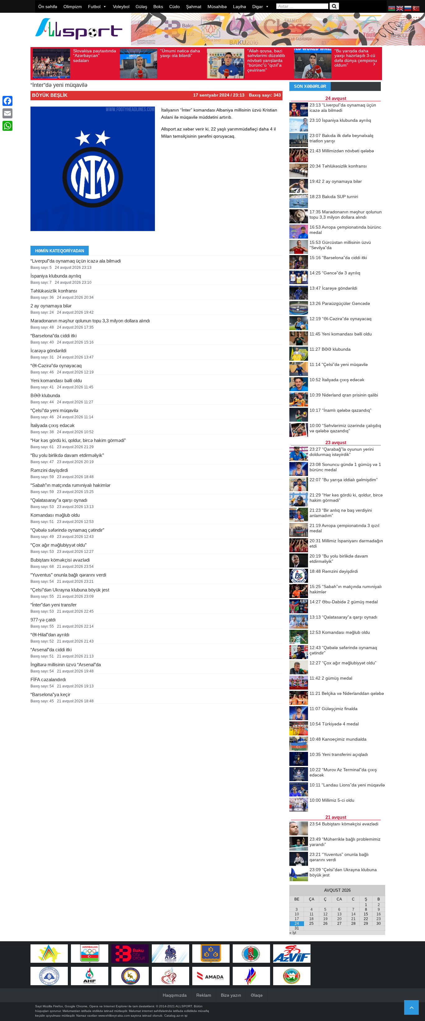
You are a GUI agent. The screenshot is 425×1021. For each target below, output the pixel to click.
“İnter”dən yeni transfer (53, 604)
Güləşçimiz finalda (333, 708)
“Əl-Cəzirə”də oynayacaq (56, 365)
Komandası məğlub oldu (55, 515)
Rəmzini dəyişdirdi (49, 470)
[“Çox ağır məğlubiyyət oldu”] (298, 667)
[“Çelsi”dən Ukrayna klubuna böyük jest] (298, 874)
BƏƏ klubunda (45, 395)
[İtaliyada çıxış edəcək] (298, 384)
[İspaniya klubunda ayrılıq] (298, 125)
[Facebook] (7, 101)
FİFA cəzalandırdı (48, 679)
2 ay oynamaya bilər (51, 305)
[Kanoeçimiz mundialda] (298, 744)
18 (311, 919)
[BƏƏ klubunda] (298, 354)
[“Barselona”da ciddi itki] (298, 262)
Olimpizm (72, 6)
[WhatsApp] (7, 126)
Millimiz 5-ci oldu (332, 800)
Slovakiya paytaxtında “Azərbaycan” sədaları (94, 55)
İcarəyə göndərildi (48, 350)
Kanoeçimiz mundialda (338, 739)
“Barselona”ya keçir (50, 694)
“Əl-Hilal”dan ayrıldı (49, 634)
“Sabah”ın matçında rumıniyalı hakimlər (70, 485)
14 (353, 914)
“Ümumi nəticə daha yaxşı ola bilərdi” (180, 53)
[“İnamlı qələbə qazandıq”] (298, 415)
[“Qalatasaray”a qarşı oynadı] (298, 622)
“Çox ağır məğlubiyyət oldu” (58, 545)
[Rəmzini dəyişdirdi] (298, 576)
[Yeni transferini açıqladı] (298, 759)
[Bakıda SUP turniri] (298, 201)
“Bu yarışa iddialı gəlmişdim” (344, 479)
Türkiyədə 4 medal (334, 723)
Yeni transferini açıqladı (339, 754)
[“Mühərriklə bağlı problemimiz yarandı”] (298, 844)
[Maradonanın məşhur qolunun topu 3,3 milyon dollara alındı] (298, 216)
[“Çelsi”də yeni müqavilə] (298, 369)
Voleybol (121, 6)
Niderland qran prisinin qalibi (344, 394)
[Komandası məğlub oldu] (298, 637)
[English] (400, 8)
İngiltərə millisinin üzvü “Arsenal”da (65, 664)
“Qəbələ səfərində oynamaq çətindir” (67, 530)
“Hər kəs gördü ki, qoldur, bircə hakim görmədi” (78, 440)
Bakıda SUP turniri (334, 196)
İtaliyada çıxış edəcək (52, 425)
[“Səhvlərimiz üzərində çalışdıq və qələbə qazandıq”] (298, 430)
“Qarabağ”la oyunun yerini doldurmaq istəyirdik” (342, 452)
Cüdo (174, 6)
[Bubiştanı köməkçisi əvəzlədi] (298, 828)
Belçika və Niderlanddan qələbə (347, 693)
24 (297, 923)
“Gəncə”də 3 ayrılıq (335, 272)
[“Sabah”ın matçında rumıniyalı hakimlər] (298, 591)
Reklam (203, 995)
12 (325, 914)
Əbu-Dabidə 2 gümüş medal (344, 601)
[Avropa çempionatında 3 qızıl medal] (298, 530)
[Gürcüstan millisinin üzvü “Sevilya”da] (298, 247)
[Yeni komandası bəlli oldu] (298, 338)
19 (325, 919)
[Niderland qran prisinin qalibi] (298, 399)
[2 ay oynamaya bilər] (298, 186)
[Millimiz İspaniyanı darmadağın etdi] (298, 545)
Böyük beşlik (50, 95)
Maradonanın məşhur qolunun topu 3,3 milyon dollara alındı (90, 320)
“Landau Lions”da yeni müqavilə (347, 784)
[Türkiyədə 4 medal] (298, 728)
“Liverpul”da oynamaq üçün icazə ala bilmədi (75, 261)
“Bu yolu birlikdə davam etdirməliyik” (67, 455)
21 (353, 919)
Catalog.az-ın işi (175, 1015)
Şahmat (193, 6)
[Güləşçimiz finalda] (298, 713)
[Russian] (408, 8)
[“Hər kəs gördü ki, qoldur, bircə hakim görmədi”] (298, 499)
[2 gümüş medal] (298, 683)
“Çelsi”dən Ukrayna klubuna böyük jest (69, 589)
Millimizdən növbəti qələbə (342, 150)
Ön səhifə (47, 6)
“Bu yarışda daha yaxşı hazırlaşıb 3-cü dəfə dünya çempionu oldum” (355, 58)
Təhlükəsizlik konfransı (53, 290)
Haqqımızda (175, 995)
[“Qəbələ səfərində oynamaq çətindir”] (298, 652)
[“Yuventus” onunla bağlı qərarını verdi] (298, 859)
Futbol (94, 6)
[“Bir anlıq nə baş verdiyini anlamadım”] (298, 515)
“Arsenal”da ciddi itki (51, 649)
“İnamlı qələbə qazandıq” (340, 410)
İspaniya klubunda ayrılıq (55, 275)
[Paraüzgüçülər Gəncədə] (298, 308)
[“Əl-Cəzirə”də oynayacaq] (298, 323)
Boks (158, 6)
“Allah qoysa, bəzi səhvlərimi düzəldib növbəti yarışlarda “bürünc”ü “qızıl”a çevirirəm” (266, 60)
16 (378, 914)
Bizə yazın (231, 995)
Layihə (239, 6)
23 (378, 919)
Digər (257, 6)
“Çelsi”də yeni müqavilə (54, 410)
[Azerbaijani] (392, 8)
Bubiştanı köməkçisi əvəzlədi (60, 560)
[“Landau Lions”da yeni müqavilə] (298, 789)
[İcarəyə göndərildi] (298, 293)
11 (312, 914)
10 (297, 914)
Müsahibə (217, 6)
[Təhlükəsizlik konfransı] (298, 171)
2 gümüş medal (331, 678)
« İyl (292, 933)
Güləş (141, 6)
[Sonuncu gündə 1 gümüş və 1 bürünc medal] (298, 469)
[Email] (7, 113)
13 (339, 914)
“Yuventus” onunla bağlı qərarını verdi (68, 574)
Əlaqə (257, 995)
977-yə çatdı (43, 619)
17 (297, 919)
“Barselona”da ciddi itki (53, 335)
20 (339, 919)
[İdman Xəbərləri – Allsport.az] (78, 42)
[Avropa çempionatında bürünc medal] (298, 232)
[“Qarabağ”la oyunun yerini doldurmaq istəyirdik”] (298, 454)
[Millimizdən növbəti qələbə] (298, 155)
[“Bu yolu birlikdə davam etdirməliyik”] (298, 560)
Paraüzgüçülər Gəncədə (340, 303)
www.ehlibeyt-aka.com (114, 1015)
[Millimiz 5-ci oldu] (298, 805)
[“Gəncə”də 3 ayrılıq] (298, 277)
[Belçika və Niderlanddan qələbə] (298, 698)
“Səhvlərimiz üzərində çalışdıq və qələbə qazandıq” (345, 428)
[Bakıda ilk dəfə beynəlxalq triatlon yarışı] (298, 140)
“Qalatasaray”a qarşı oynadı (58, 500)
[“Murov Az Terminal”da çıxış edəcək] (298, 774)
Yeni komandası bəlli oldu (56, 380)
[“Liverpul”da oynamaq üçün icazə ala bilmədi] (298, 109)
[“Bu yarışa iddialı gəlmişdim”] (298, 484)
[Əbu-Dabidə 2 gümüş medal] (298, 606)
